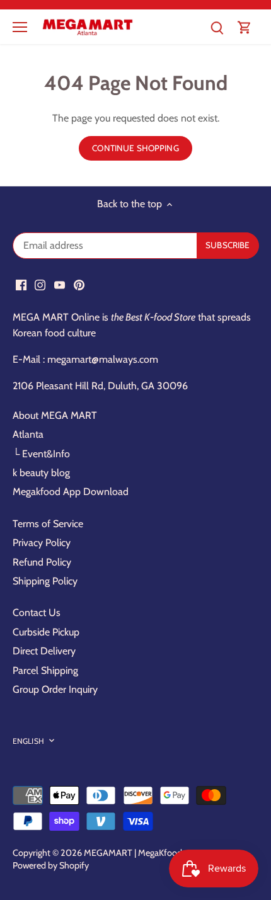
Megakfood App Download (71, 492)
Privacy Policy (42, 543)
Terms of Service (48, 524)
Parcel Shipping (45, 670)
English (28, 741)
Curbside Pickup (46, 632)
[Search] (217, 26)
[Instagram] (40, 284)
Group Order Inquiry (55, 689)
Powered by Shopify (51, 865)
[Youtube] (59, 284)
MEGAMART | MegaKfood (133, 852)
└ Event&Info (41, 454)
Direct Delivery (44, 651)
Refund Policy (42, 562)
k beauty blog (41, 473)
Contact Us (37, 612)
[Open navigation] (20, 27)
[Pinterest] (79, 284)
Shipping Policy (45, 581)
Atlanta (28, 434)
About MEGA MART (55, 415)
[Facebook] (21, 284)
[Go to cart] (244, 26)
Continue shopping (135, 148)
